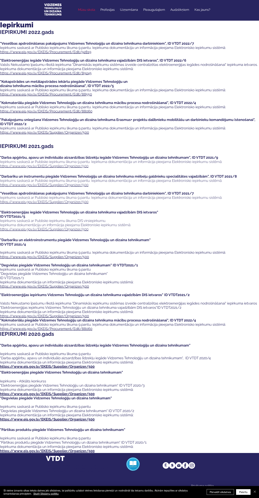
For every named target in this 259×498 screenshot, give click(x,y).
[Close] (255, 492)
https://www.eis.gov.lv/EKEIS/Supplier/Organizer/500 (47, 366)
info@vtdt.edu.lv (96, 471)
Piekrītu (243, 492)
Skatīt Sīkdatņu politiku (46, 493)
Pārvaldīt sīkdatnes (220, 492)
